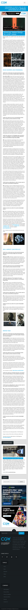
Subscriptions (6, 589)
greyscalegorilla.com (7, 228)
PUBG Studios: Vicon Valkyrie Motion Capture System (13, 458)
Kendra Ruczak (8, 27)
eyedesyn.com (6, 225)
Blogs (5, 576)
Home (5, 566)
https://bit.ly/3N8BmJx (7, 437)
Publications (8, 7)
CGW (15, 7)
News (5, 569)
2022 (20, 7)
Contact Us (6, 601)
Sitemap (5, 599)
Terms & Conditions (7, 594)
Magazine (5, 571)
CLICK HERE (5, 472)
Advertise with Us (7, 596)
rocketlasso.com (6, 226)
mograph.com (16, 225)
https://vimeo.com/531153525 (18, 370)
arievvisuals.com (15, 224)
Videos (5, 574)
